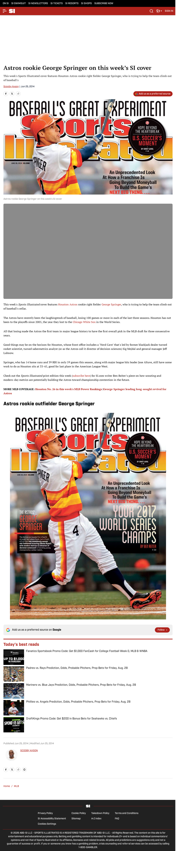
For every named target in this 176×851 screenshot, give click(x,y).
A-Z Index (96, 818)
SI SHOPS (86, 3)
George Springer (111, 304)
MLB (16, 786)
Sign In (169, 11)
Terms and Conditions (126, 813)
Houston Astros (67, 304)
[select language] (159, 11)
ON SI (6, 3)
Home (6, 786)
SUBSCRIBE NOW (103, 3)
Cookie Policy (79, 813)
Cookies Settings (47, 824)
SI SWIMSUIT (18, 3)
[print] (24, 769)
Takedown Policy (100, 813)
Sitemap (76, 818)
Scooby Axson (11, 86)
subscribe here (81, 376)
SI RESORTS (72, 3)
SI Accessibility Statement (52, 818)
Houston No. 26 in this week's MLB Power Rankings (68, 389)
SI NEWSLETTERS (38, 3)
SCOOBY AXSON (29, 750)
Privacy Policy (45, 813)
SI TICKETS (57, 3)
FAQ (117, 818)
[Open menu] (5, 11)
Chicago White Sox (84, 322)
